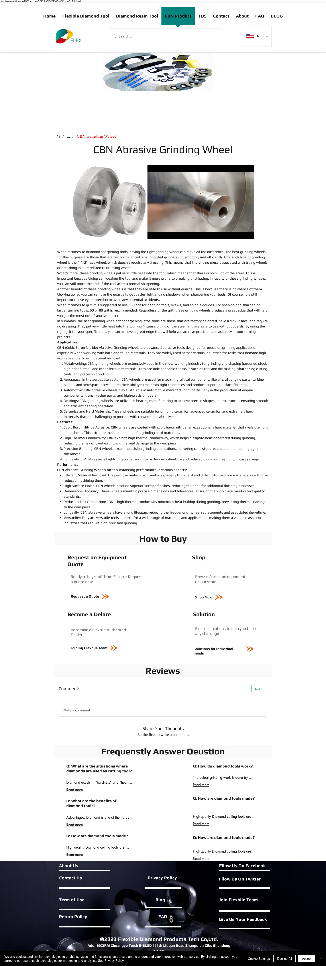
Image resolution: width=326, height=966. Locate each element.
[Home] (58, 136)
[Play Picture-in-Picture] (240, 233)
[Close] (320, 958)
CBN (60, 347)
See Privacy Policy (111, 960)
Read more (74, 789)
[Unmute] (161, 233)
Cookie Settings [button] (259, 958)
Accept (307, 958)
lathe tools (111, 316)
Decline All (284, 958)
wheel (174, 252)
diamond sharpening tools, (107, 252)
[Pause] (153, 233)
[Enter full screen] (248, 233)
